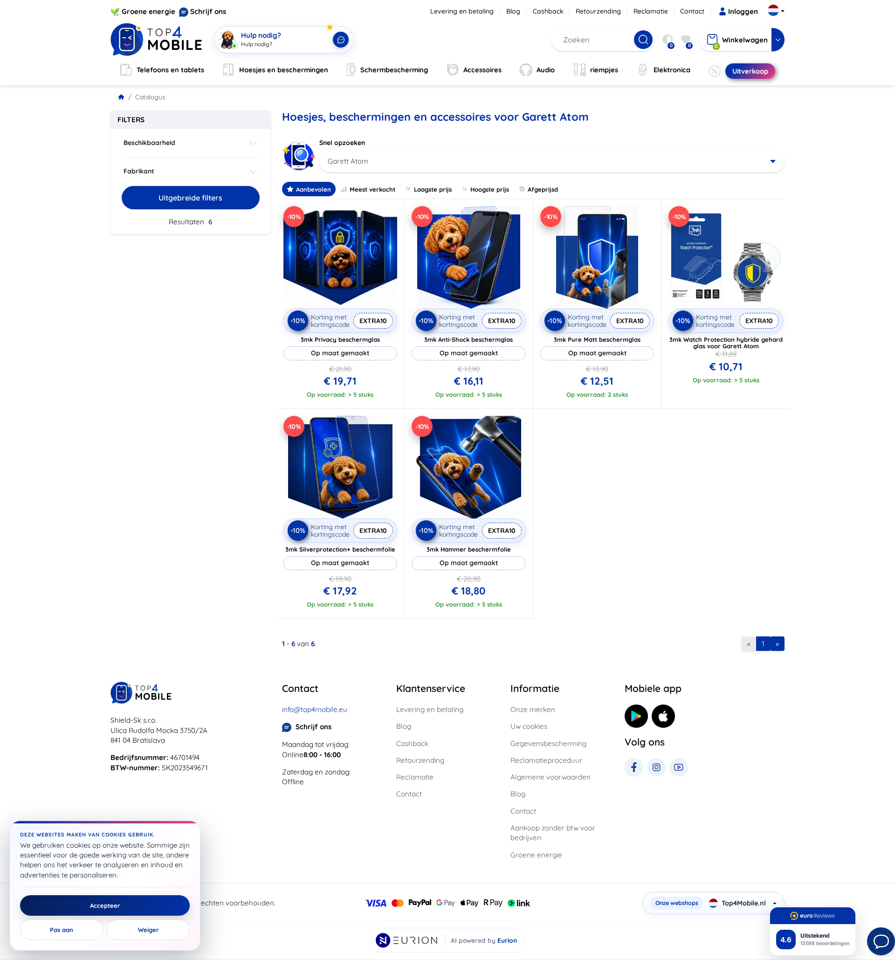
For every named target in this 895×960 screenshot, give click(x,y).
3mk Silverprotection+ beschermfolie (340, 549)
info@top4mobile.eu (314, 709)
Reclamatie (650, 11)
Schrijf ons (208, 11)
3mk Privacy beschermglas (340, 339)
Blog (513, 11)
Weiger (148, 929)
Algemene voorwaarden (550, 777)
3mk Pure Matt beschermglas (597, 339)
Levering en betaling (462, 11)
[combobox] (552, 161)
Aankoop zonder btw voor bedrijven (552, 832)
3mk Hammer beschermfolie (469, 549)
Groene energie (148, 11)
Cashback (548, 11)
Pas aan (61, 929)
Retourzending (598, 11)
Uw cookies (528, 726)
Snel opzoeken (342, 142)
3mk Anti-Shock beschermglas (468, 339)
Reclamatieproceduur (546, 760)
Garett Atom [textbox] (348, 161)
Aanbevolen (313, 189)
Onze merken (532, 709)
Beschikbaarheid (149, 142)
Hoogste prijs (489, 189)
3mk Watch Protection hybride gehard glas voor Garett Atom (726, 343)
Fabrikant (139, 171)
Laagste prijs (433, 189)
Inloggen (743, 11)
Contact (692, 11)
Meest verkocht (372, 189)
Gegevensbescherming (548, 743)
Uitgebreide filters (190, 197)
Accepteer (105, 905)
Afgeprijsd (543, 189)
